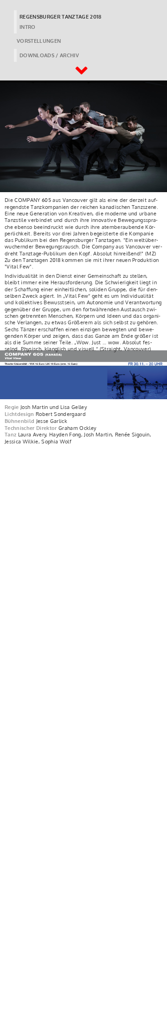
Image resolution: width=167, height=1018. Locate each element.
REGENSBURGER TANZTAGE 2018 (60, 16)
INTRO (27, 27)
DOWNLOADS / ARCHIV (49, 55)
